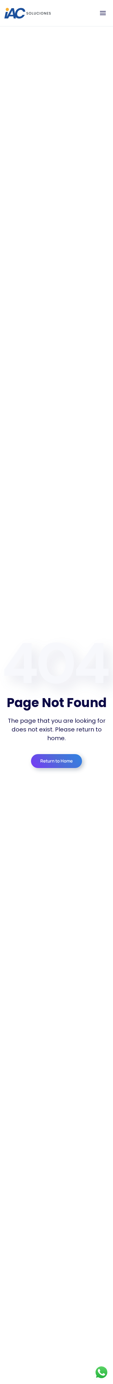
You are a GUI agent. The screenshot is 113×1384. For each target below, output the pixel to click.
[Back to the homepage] (27, 13)
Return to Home (56, 761)
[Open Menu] (103, 13)
